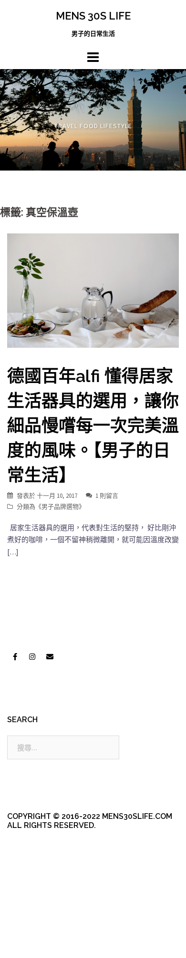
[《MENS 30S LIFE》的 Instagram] (32, 657)
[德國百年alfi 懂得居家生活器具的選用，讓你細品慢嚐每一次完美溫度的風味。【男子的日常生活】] (93, 289)
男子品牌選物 (60, 507)
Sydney (41, 942)
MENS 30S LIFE (93, 16)
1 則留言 (106, 496)
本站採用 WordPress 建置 (46, 925)
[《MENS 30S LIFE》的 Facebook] (14, 657)
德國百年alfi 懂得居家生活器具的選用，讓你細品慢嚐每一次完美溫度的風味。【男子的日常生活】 (93, 425)
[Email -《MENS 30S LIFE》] (49, 657)
